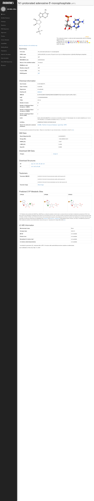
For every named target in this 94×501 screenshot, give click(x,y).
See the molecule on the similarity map (28, 45)
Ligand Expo (60, 125)
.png (32, 163)
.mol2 (37, 163)
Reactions (3, 25)
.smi (44, 163)
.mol (34, 163)
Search (4, 65)
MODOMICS (8, 2)
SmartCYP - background (55, 218)
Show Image (41, 184)
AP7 (39, 73)
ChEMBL (39, 125)
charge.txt (55, 154)
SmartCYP (46, 218)
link (73, 130)
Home (3, 14)
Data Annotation (5, 58)
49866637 (39, 92)
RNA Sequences (5, 29)
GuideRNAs (4, 43)
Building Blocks (4, 47)
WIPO (65, 125)
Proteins (3, 36)
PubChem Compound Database (49, 125)
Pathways (3, 21)
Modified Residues (5, 18)
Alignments (3, 32)
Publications (4, 51)
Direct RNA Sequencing (6, 61)
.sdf (39, 163)
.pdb (41, 163)
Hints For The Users (6, 54)
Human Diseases (5, 40)
